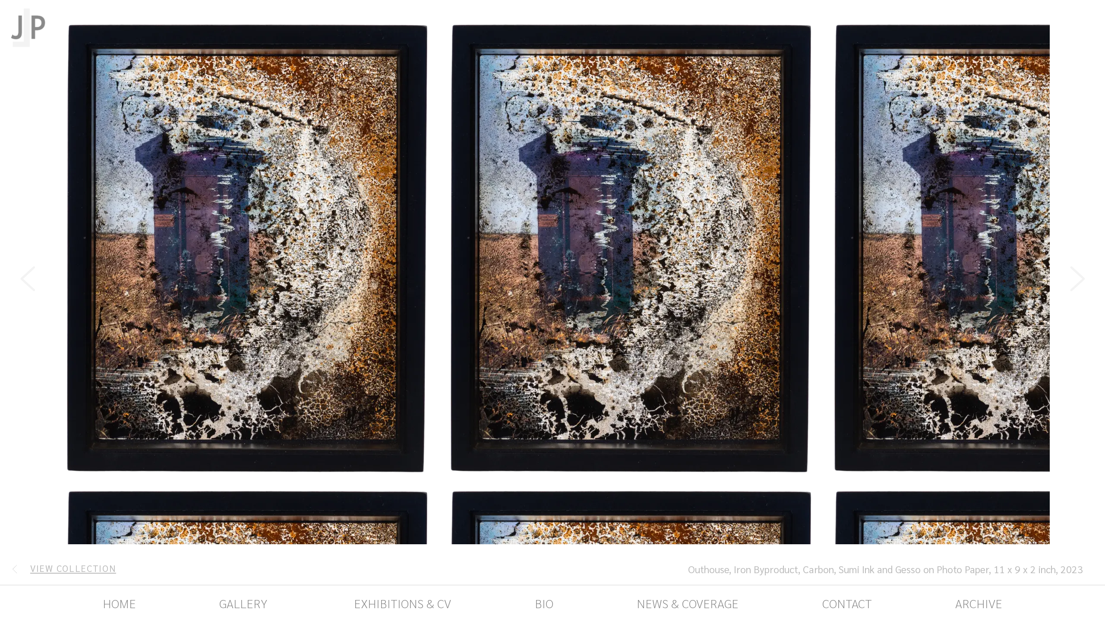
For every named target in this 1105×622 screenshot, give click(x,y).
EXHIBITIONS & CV (401, 603)
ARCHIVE (978, 603)
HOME (119, 603)
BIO (544, 603)
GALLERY (243, 603)
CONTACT (847, 603)
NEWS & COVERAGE (688, 603)
